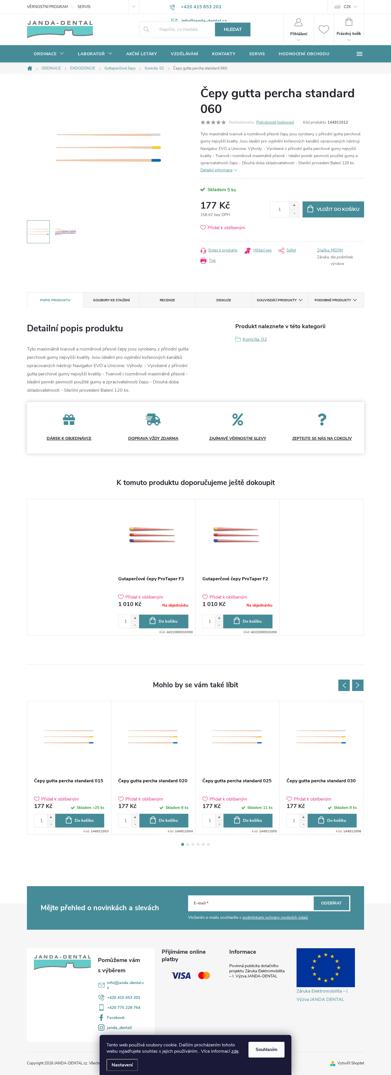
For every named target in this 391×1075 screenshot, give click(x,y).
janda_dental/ (119, 1027)
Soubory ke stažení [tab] (111, 300)
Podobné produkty (333, 300)
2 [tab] (187, 844)
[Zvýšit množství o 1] (294, 205)
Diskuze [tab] (223, 300)
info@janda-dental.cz (125, 985)
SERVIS (84, 6)
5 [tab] (203, 844)
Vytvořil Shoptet (350, 1063)
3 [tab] (192, 844)
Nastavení (122, 1065)
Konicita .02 (255, 339)
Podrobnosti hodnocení (275, 122)
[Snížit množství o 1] (294, 213)
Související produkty (277, 300)
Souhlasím (266, 1049)
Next (358, 685)
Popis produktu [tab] (55, 300)
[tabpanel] (153, 567)
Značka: (330, 250)
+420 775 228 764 (123, 1007)
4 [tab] (198, 844)
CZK (347, 6)
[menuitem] (49, 54)
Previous (344, 685)
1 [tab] (182, 844)
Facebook (116, 1017)
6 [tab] (208, 844)
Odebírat (331, 903)
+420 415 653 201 (123, 997)
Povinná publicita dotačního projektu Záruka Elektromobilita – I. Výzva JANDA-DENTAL (257, 971)
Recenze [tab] (167, 300)
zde (234, 1051)
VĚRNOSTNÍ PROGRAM (47, 6)
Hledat (233, 29)
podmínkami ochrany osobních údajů (275, 917)
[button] (135, 618)
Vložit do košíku (338, 209)
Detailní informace (216, 170)
